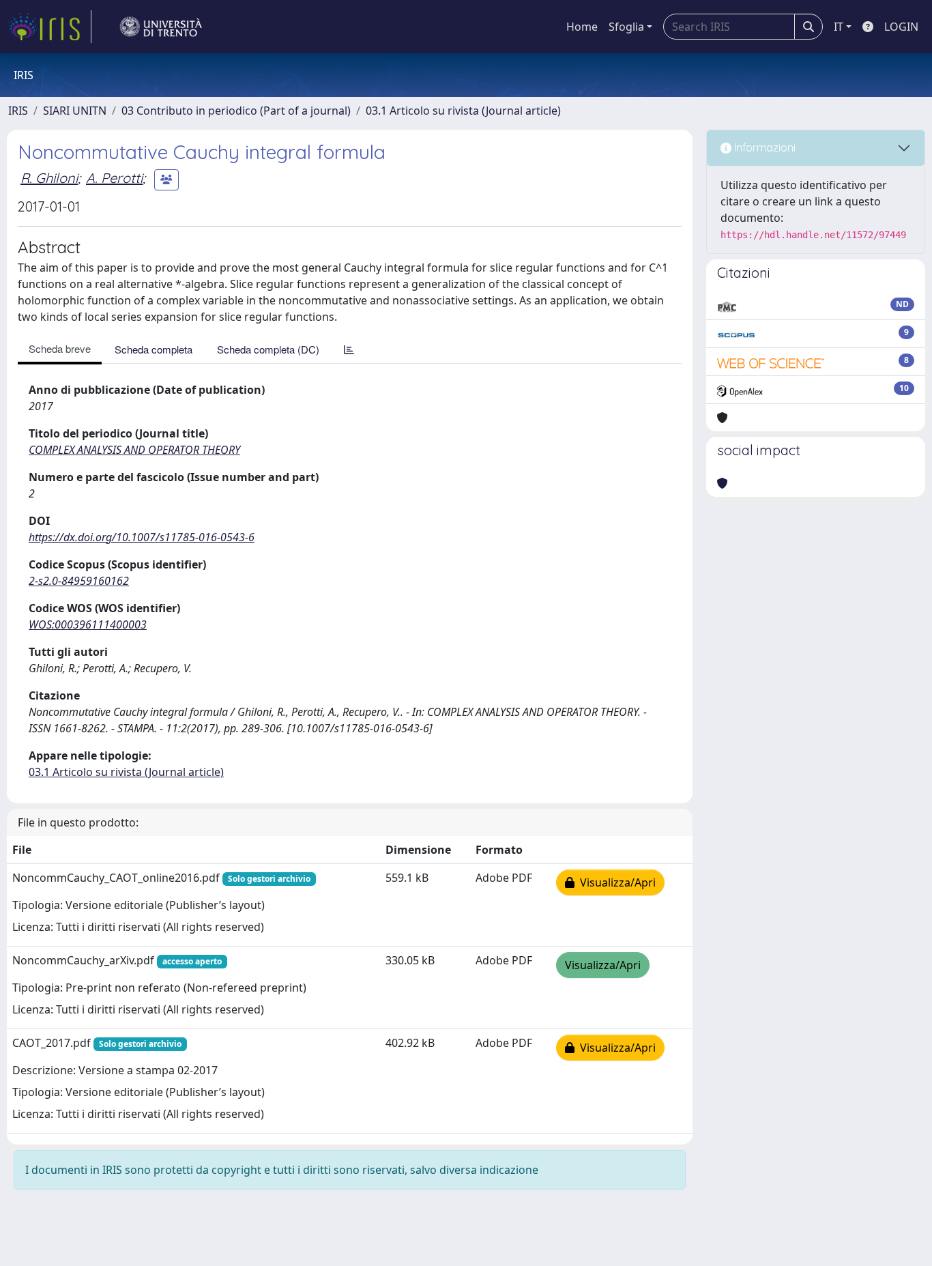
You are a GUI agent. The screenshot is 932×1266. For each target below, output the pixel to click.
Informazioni (763, 147)
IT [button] (838, 26)
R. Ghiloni (49, 177)
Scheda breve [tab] (60, 348)
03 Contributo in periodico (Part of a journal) (236, 110)
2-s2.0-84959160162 (79, 580)
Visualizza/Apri (615, 882)
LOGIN (901, 26)
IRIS (18, 110)
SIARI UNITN (74, 110)
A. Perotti (114, 177)
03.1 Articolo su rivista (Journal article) (463, 110)
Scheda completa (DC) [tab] (268, 349)
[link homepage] (49, 26)
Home (582, 26)
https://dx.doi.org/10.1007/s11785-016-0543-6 (141, 537)
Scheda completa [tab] (153, 349)
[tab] (349, 349)
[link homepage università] (161, 26)
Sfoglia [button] (626, 26)
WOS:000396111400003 (88, 624)
